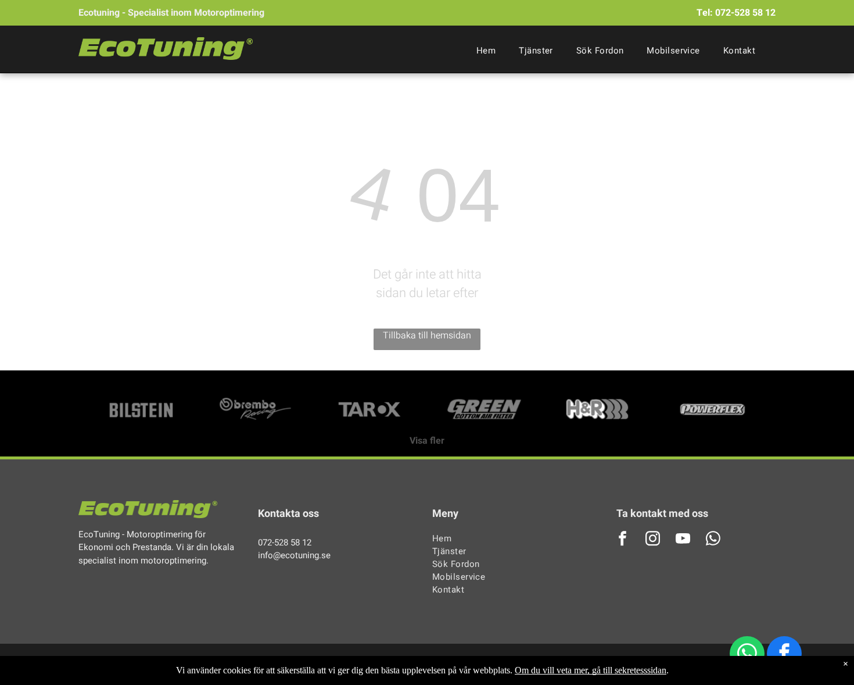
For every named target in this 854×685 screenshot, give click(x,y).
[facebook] (784, 655)
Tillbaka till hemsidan (427, 335)
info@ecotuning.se (294, 555)
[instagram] (653, 539)
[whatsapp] (747, 655)
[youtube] (683, 539)
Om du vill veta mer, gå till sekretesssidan (590, 670)
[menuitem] (486, 50)
